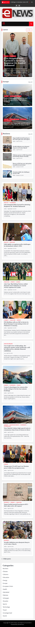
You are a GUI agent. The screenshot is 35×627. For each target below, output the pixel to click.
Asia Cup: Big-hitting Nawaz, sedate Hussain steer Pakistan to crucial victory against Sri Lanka (16, 285)
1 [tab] (28, 34)
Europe (6, 96)
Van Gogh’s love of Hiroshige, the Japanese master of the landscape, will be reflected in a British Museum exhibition (17, 348)
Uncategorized (8, 343)
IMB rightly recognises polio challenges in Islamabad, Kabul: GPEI (17, 245)
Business (6, 502)
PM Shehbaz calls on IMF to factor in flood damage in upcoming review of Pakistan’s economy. (16, 323)
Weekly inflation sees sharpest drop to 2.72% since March (21, 147)
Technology (7, 121)
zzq (5, 353)
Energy (13, 502)
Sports (5, 604)
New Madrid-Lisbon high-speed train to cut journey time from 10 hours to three (17, 124)
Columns (5, 574)
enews (15, 623)
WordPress (21, 624)
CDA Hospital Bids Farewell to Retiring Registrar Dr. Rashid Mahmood (14, 62)
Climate (6, 320)
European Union (14, 119)
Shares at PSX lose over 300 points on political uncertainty (22, 164)
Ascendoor (28, 623)
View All (30, 82)
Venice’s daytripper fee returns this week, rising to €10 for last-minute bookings (15, 100)
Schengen (12, 96)
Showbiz (5, 601)
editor (5, 75)
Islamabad (13, 56)
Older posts (7, 559)
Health (6, 56)
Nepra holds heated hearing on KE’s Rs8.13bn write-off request (21, 138)
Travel (19, 96)
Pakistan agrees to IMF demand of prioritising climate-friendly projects (22, 156)
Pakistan (12, 242)
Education (6, 577)
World (19, 320)
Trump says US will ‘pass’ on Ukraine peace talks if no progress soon (16, 467)
